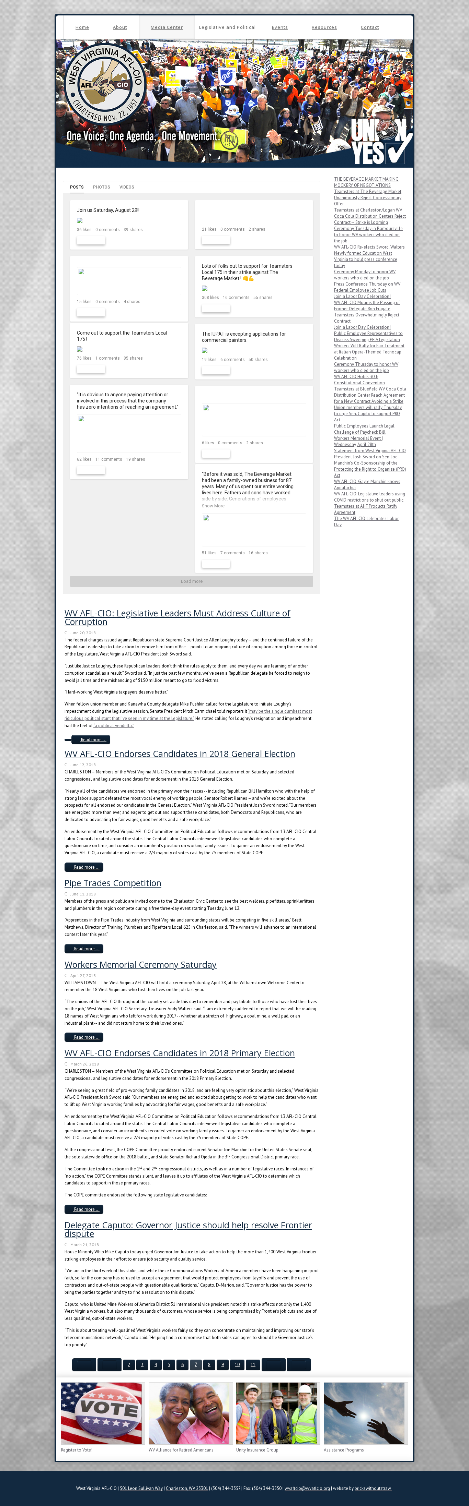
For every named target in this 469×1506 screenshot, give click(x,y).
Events (280, 27)
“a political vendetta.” (113, 725)
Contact (370, 27)
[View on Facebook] (177, 210)
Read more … (93, 740)
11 (253, 1365)
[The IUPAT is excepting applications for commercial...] (254, 350)
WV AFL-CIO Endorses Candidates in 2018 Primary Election (180, 1053)
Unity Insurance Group (257, 1450)
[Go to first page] (84, 1364)
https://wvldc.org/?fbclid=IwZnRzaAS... (244, 396)
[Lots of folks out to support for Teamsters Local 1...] (254, 288)
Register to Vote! (76, 1450)
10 (237, 1365)
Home (82, 27)
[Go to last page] (299, 1364)
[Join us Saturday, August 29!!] (129, 220)
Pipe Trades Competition (113, 883)
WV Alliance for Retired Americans (181, 1450)
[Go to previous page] (110, 1364)
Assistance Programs (344, 1450)
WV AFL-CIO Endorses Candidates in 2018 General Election (180, 753)
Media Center (167, 27)
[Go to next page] (274, 1364)
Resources (324, 27)
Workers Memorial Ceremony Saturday (141, 964)
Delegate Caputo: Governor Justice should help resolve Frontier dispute (188, 1229)
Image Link (101, 1413)
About (120, 27)
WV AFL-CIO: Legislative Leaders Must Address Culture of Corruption (177, 617)
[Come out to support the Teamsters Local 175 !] (129, 349)
